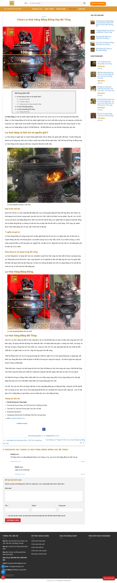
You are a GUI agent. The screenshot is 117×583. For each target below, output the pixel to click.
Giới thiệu (49, 9)
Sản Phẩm (60, 9)
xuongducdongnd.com (17, 418)
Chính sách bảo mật (37, 544)
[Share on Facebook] (43, 429)
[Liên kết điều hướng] (12, 3)
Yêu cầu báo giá (109, 578)
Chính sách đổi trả (37, 547)
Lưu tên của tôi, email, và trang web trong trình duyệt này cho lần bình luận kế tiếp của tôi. (36, 515)
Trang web (62, 505)
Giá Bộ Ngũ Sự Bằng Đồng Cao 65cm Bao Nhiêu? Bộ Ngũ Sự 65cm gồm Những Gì (105, 23)
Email (34, 505)
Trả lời (83, 461)
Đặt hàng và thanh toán (38, 554)
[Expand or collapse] (73, 93)
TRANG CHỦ (37, 9)
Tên (6, 505)
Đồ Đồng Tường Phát (19, 570)
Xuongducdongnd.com (16, 566)
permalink (56, 435)
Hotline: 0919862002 (98, 3)
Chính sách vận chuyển (39, 550)
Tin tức (72, 9)
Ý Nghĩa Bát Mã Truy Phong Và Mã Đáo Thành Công (105, 31)
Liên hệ (81, 9)
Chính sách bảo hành (38, 541)
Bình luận (8, 488)
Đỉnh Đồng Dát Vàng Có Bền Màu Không (104, 49)
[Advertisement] (102, 152)
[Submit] (84, 3)
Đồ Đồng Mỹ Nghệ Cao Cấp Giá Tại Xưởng (103, 37)
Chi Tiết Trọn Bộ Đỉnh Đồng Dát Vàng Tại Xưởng (105, 43)
